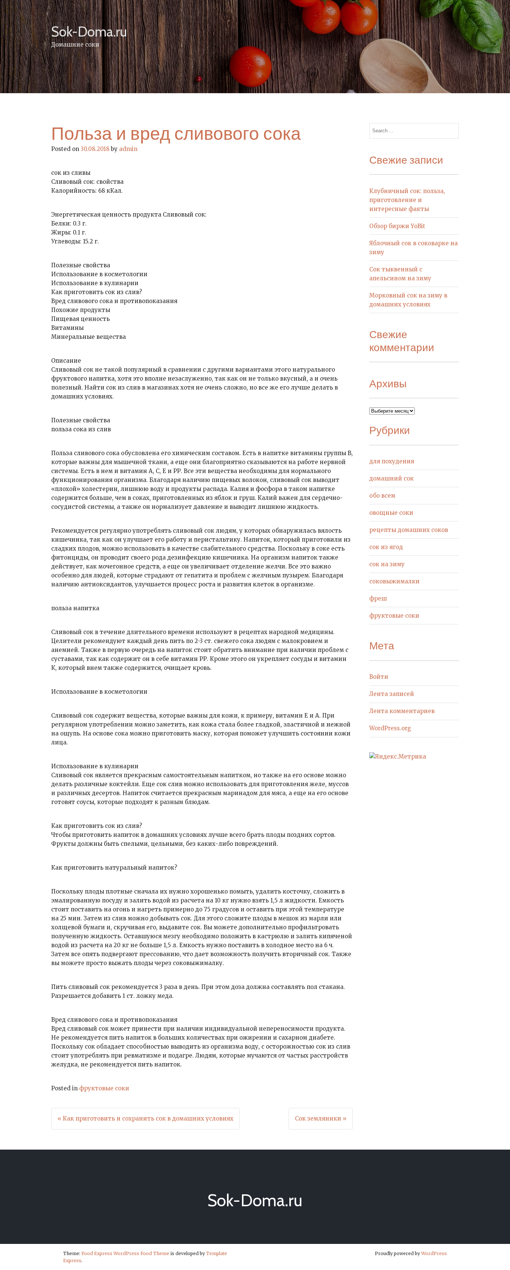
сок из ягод (386, 547)
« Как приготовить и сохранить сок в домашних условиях (145, 1118)
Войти (378, 676)
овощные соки (391, 512)
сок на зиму (387, 564)
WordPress (434, 1253)
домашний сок (391, 478)
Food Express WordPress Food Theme (125, 1253)
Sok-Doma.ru (89, 31)
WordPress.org (390, 728)
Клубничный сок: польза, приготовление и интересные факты (407, 199)
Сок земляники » (320, 1118)
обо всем (382, 495)
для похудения (391, 461)
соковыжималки (394, 581)
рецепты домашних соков (408, 529)
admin (128, 148)
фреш (378, 598)
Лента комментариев (402, 711)
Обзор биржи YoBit (397, 226)
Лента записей (391, 693)
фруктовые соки (104, 1088)
